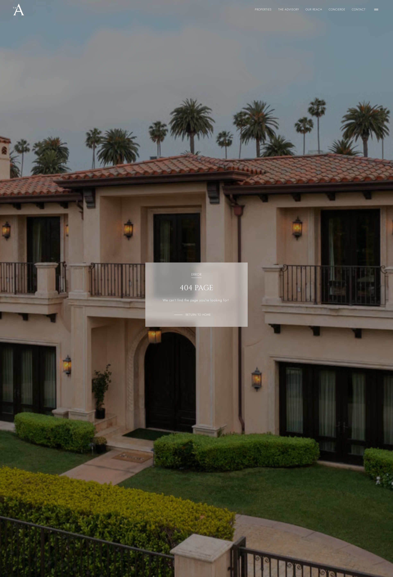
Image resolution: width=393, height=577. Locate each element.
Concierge (337, 9)
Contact (359, 9)
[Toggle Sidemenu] (376, 9)
